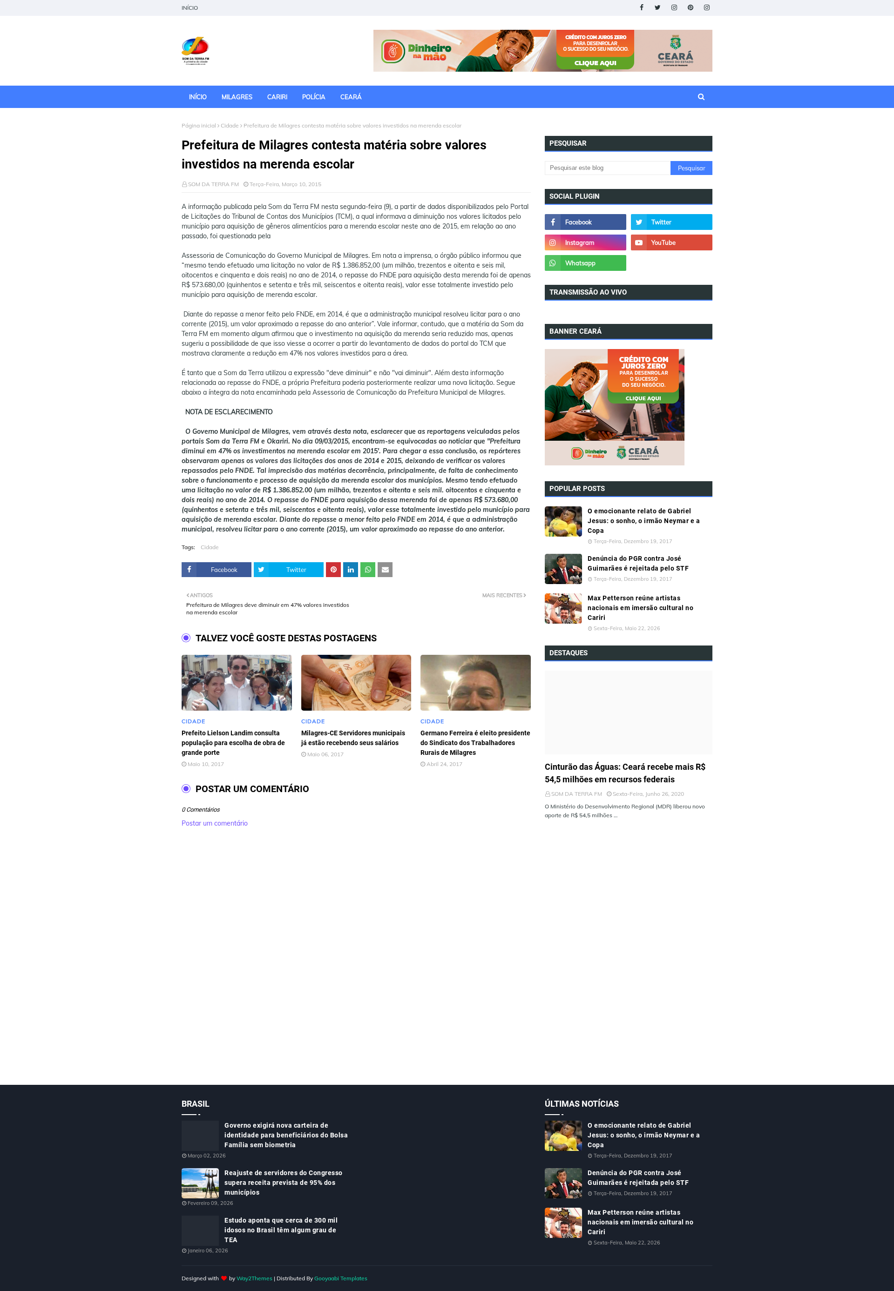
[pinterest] (690, 7)
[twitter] (658, 7)
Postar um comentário (215, 823)
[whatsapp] (585, 263)
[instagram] (674, 7)
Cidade (230, 125)
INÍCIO (190, 7)
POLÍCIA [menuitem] (313, 97)
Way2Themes (254, 1278)
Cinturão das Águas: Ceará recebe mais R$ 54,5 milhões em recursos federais (625, 773)
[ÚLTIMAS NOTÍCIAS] (628, 712)
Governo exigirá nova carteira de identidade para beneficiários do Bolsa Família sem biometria (286, 1135)
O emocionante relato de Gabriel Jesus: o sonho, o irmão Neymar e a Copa (644, 520)
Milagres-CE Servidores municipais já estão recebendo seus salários (353, 737)
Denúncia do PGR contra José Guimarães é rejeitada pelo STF (638, 563)
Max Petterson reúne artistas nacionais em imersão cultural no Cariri (640, 607)
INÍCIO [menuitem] (198, 97)
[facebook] (641, 7)
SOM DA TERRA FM (213, 184)
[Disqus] (356, 966)
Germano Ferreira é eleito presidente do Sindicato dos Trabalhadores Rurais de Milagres (475, 742)
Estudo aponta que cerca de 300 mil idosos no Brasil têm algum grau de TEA (281, 1230)
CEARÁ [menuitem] (351, 97)
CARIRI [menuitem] (277, 97)
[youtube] (671, 242)
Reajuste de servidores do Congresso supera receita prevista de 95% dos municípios (283, 1182)
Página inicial (199, 125)
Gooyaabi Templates (340, 1278)
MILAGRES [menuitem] (237, 97)
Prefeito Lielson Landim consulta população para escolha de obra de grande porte (233, 742)
